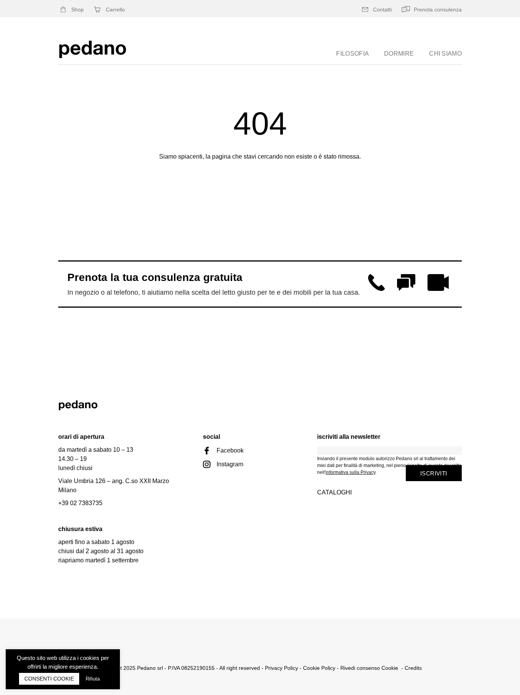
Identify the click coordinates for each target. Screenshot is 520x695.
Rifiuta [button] (93, 679)
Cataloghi (334, 492)
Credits (413, 668)
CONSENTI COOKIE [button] (49, 679)
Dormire (399, 53)
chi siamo (445, 53)
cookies (89, 658)
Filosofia (352, 53)
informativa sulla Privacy (350, 472)
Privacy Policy (281, 668)
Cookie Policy (319, 668)
